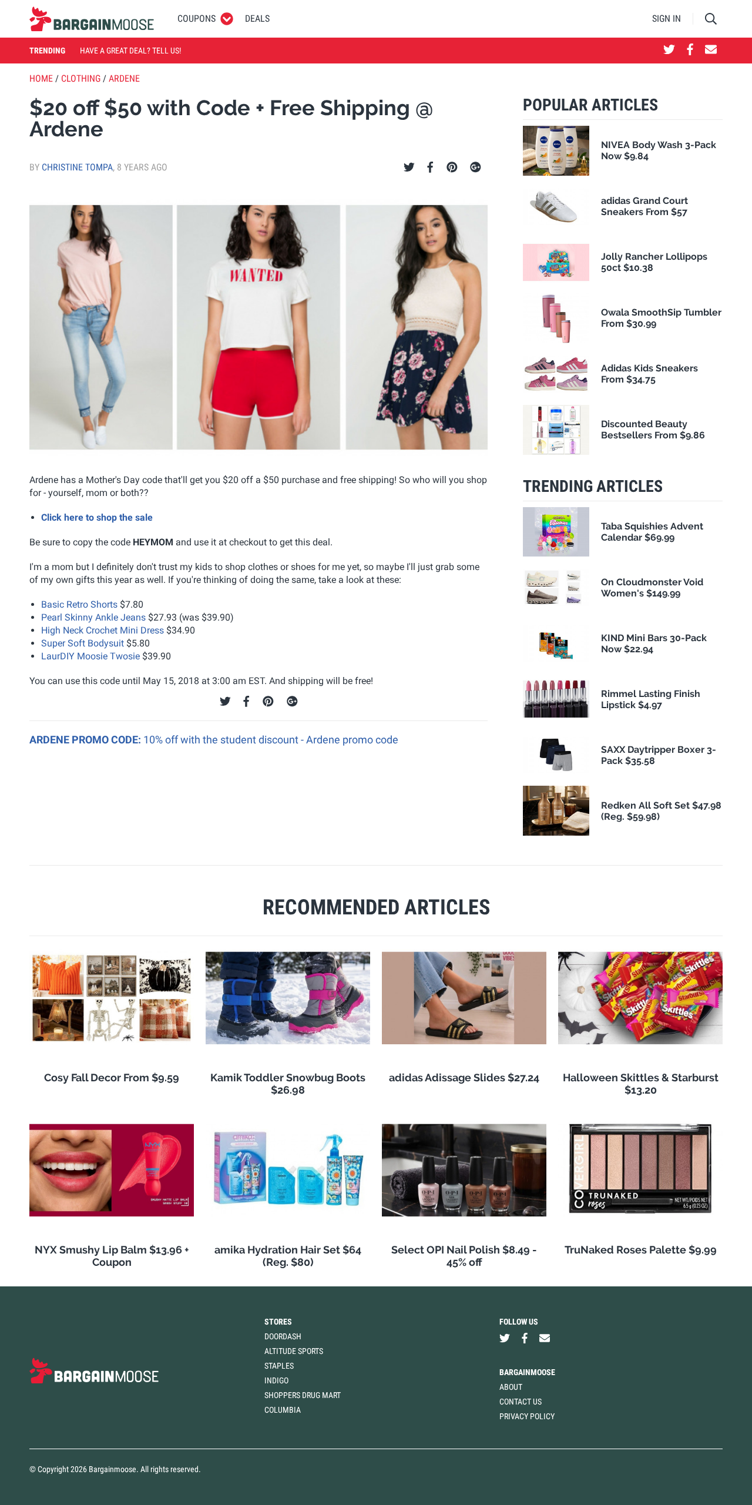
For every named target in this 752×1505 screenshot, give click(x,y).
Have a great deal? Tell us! (130, 50)
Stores (278, 1321)
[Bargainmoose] (91, 19)
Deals (257, 18)
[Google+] (476, 167)
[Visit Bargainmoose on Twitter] (669, 50)
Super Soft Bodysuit (82, 643)
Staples (279, 1365)
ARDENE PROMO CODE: (86, 739)
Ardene (124, 78)
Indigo (276, 1380)
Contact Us (520, 1401)
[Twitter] (409, 167)
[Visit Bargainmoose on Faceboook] (690, 50)
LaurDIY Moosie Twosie (90, 656)
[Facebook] (430, 167)
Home (41, 78)
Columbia (282, 1410)
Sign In (666, 18)
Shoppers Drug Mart (302, 1395)
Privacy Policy (527, 1416)
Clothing (80, 78)
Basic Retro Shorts (79, 604)
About (510, 1387)
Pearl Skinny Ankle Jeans (93, 617)
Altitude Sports (293, 1351)
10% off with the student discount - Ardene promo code (270, 739)
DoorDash (282, 1336)
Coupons (196, 18)
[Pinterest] (452, 167)
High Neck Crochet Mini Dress (102, 630)
